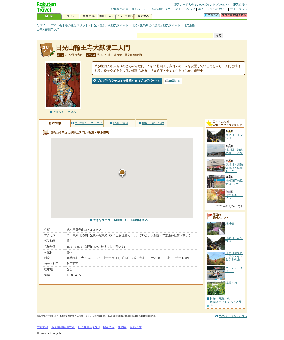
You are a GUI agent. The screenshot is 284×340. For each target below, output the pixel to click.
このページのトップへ (233, 316)
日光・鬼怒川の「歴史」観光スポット (155, 25)
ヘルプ (190, 9)
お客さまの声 (119, 9)
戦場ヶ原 (231, 282)
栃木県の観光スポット (73, 25)
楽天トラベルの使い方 (212, 9)
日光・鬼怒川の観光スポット (109, 25)
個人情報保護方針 (63, 327)
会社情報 (42, 327)
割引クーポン (107, 16)
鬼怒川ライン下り (234, 240)
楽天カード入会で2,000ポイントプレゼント (202, 4)
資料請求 (136, 327)
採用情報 (108, 327)
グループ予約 (125, 16)
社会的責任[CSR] (89, 327)
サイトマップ (238, 9)
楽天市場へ (240, 4)
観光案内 (143, 16)
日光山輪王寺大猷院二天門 (93, 47)
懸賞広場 (88, 16)
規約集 (122, 327)
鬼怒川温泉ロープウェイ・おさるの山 (234, 256)
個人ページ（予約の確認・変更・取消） (157, 9)
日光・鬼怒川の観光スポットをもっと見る (226, 302)
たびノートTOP (46, 25)
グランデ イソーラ (234, 269)
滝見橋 (229, 223)
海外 (70, 16)
